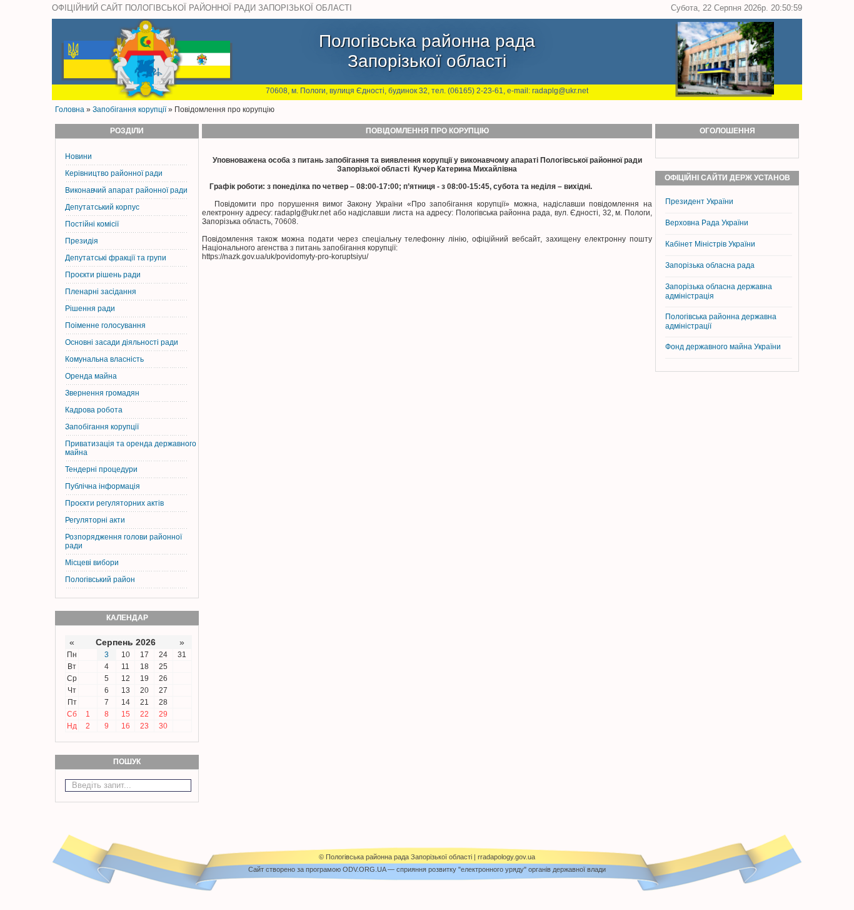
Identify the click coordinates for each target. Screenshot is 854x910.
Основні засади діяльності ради (121, 342)
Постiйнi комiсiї (92, 224)
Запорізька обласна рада (710, 265)
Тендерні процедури (101, 469)
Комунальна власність (104, 359)
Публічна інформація (102, 486)
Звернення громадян (102, 393)
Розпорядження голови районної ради (123, 541)
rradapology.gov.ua (506, 857)
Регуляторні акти (95, 520)
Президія (81, 241)
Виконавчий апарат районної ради (126, 190)
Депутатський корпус (102, 207)
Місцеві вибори (92, 562)
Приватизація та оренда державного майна (130, 448)
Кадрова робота (94, 410)
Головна (69, 109)
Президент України (699, 201)
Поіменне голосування (105, 325)
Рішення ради (90, 308)
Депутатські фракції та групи (115, 257)
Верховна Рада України (706, 222)
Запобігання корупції (129, 109)
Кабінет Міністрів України (710, 244)
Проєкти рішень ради (103, 274)
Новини (78, 156)
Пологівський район (100, 579)
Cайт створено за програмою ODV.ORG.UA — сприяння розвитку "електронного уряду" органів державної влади (427, 869)
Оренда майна (91, 376)
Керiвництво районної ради (114, 173)
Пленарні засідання (100, 291)
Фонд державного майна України (724, 346)
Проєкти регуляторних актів (114, 503)
